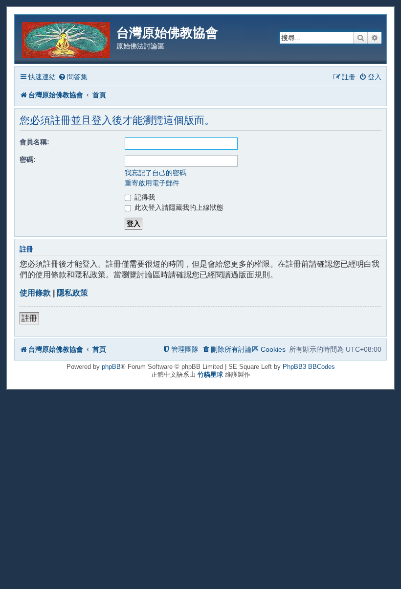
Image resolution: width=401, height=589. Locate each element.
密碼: (28, 159)
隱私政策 (72, 293)
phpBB (111, 366)
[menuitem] (73, 77)
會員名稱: (34, 142)
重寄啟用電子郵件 (152, 183)
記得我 (144, 197)
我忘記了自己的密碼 (155, 173)
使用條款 (35, 293)
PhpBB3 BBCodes (309, 366)
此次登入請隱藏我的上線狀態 (178, 207)
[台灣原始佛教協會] (66, 38)
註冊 (29, 318)
